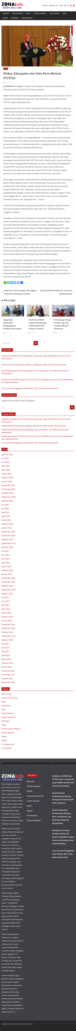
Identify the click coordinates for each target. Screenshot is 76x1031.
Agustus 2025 (7, 501)
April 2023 (5, 609)
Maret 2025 (6, 520)
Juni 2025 (5, 508)
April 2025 (5, 516)
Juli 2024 (5, 551)
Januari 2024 (6, 574)
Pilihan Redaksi (17, 13)
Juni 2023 (5, 601)
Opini (64, 13)
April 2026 (5, 470)
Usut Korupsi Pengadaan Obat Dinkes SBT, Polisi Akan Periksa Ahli (29, 388)
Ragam (5, 18)
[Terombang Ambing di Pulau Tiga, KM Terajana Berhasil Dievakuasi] (63, 306)
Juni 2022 (5, 647)
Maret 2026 (6, 473)
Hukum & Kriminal (40, 13)
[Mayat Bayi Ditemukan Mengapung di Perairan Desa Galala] (12, 306)
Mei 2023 (5, 605)
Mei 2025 (5, 512)
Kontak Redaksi (27, 18)
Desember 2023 (8, 578)
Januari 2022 (6, 667)
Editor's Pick (6, 694)
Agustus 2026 (7, 454)
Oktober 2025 (7, 493)
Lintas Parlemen (8, 717)
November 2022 (8, 628)
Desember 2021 (8, 671)
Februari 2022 (7, 663)
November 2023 (8, 582)
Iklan (3, 701)
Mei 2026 (5, 466)
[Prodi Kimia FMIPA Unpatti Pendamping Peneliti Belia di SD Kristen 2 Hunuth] (38, 306)
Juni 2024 (5, 555)
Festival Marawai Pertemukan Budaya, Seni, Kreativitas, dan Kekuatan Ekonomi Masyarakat (61, 816)
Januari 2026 (6, 481)
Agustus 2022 (7, 640)
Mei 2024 (5, 558)
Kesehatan (5, 705)
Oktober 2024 (7, 539)
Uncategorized (7, 744)
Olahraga (5, 721)
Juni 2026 (5, 462)
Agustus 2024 (7, 547)
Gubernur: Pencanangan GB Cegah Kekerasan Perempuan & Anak (20, 292)
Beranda (6, 13)
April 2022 (5, 655)
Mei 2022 (5, 651)
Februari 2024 (7, 570)
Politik (28, 13)
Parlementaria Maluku (10, 729)
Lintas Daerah (54, 13)
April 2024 (5, 562)
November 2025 (8, 489)
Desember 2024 (8, 531)
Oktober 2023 (7, 586)
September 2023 (8, 589)
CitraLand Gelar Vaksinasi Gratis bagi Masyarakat (56, 292)
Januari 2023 (6, 620)
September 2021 (8, 682)
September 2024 (8, 543)
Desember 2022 (8, 624)
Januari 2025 (6, 528)
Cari (36, 343)
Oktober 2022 (7, 632)
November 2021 (8, 674)
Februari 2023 (7, 616)
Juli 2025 (5, 504)
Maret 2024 (6, 566)
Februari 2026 (7, 477)
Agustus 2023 (7, 593)
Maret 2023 (6, 613)
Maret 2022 (6, 659)
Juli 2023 (5, 597)
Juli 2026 (5, 458)
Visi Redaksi (15, 18)
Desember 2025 (8, 485)
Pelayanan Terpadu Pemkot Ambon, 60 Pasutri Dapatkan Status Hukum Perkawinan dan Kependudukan (63, 837)
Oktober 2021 (7, 678)
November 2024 (8, 535)
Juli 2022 (5, 644)
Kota (3, 709)
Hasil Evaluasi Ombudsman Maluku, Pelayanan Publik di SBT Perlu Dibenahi (33, 364)
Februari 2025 (7, 524)
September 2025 (8, 497)
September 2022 (8, 636)
